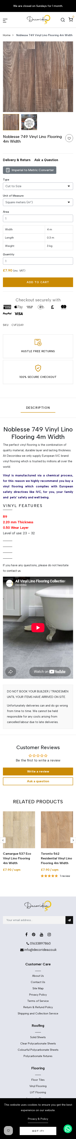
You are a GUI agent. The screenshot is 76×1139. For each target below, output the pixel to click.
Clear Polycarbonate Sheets (38, 1043)
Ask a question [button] (38, 781)
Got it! (38, 1131)
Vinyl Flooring (38, 1086)
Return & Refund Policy (38, 1007)
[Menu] (10, 19)
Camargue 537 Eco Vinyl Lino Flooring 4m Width (17, 858)
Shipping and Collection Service (38, 1013)
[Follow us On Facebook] (26, 934)
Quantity (8, 254)
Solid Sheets (38, 1037)
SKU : (7, 325)
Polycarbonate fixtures (38, 1056)
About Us (38, 976)
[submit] (69, 920)
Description (38, 407)
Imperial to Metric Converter (33, 170)
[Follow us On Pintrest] (33, 934)
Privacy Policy (38, 994)
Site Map (38, 988)
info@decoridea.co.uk (40, 950)
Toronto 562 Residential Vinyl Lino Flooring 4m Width (56, 858)
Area (6, 211)
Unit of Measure (13, 195)
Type (6, 179)
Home (7, 35)
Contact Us (38, 982)
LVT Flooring (38, 1092)
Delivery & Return (16, 160)
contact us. (14, 571)
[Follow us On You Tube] (41, 934)
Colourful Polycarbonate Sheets (38, 1049)
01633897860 (40, 943)
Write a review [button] (38, 771)
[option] (38, 76)
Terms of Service (38, 1001)
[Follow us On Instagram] (49, 934)
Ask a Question (46, 160)
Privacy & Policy (38, 1119)
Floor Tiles (38, 1080)
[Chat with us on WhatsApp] (68, 1128)
